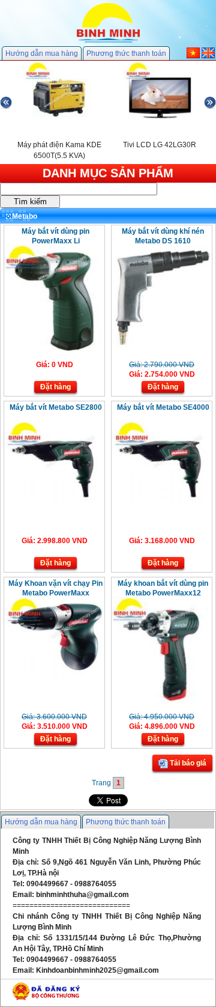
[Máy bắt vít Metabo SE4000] (162, 498)
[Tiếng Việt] (193, 56)
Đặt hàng (55, 387)
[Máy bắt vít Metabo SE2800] (54, 498)
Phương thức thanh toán (126, 53)
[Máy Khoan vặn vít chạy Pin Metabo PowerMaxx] (54, 675)
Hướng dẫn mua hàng (41, 53)
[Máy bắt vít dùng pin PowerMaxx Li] (54, 353)
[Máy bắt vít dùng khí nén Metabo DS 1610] (162, 344)
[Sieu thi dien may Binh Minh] (108, 41)
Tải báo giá (187, 763)
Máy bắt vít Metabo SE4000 (163, 407)
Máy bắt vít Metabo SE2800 (56, 407)
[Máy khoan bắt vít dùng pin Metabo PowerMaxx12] (162, 705)
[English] (208, 56)
